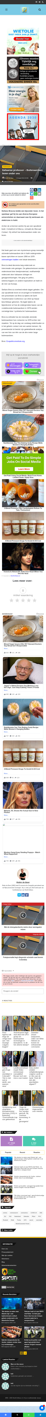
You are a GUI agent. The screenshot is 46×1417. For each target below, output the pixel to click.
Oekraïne (26, 1216)
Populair (8, 1152)
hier (13, 980)
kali (12, 1374)
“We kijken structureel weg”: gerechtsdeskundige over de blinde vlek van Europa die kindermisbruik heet (29, 1197)
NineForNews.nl (15, 576)
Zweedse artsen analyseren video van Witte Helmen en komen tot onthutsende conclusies (37, 1040)
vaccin (31, 1220)
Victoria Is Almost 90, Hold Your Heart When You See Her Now (23, 572)
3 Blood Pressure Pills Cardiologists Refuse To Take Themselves (23, 509)
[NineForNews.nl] (23, 9)
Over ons (5, 1249)
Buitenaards (12, 145)
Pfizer (33, 1216)
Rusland (5, 1220)
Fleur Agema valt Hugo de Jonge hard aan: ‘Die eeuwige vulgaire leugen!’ (6, 1040)
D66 (41, 1213)
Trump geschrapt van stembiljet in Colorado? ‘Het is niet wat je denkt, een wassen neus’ (7, 1077)
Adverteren (5, 1259)
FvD (10, 1216)
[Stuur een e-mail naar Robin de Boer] (19, 896)
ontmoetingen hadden (10, 260)
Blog (3, 1262)
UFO (25, 1220)
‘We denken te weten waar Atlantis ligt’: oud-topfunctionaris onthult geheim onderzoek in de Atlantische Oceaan (28, 1159)
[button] (14, 365)
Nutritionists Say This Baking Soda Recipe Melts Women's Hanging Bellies (23, 444)
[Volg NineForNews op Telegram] (32, 365)
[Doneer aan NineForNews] (32, 371)
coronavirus (24, 1213)
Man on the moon (17, 1364)
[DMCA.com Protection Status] (23, 1287)
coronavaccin (14, 1213)
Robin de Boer (9, 178)
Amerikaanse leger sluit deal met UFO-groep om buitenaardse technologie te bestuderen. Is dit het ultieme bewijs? (21, 1039)
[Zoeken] (40, 10)
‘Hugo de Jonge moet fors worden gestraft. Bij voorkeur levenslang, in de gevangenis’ (24, 1114)
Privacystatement (7, 1252)
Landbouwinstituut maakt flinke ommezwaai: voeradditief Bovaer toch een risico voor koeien (20, 1073)
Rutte (12, 1220)
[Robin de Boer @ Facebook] (27, 896)
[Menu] (6, 10)
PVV (39, 1216)
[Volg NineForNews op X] (14, 371)
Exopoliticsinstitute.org (15, 341)
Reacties (37, 1152)
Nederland (17, 1216)
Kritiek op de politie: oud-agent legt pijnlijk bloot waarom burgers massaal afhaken (28, 1186)
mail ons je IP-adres (27, 980)
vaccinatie (39, 1220)
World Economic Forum (22, 1223)
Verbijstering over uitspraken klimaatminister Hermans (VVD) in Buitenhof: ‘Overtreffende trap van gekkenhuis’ (9, 1113)
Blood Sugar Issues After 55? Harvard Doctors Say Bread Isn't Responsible (23, 411)
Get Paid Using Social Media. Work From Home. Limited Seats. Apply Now (23, 476)
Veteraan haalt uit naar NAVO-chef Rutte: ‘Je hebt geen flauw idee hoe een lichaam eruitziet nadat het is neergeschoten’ (28, 1168)
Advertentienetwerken (9, 1265)
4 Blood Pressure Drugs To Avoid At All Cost (23, 541)
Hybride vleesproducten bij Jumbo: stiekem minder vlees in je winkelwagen (27, 1177)
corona (5, 1213)
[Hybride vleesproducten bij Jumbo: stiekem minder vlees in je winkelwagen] (6, 1180)
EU (5, 1216)
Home (5, 145)
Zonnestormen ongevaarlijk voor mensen (38, 1109)
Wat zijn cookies (7, 1255)
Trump (19, 1220)
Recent (22, 1152)
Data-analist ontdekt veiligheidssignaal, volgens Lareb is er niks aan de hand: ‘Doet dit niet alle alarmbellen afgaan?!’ (36, 1076)
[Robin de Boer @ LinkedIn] (23, 896)
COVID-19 (34, 1213)
